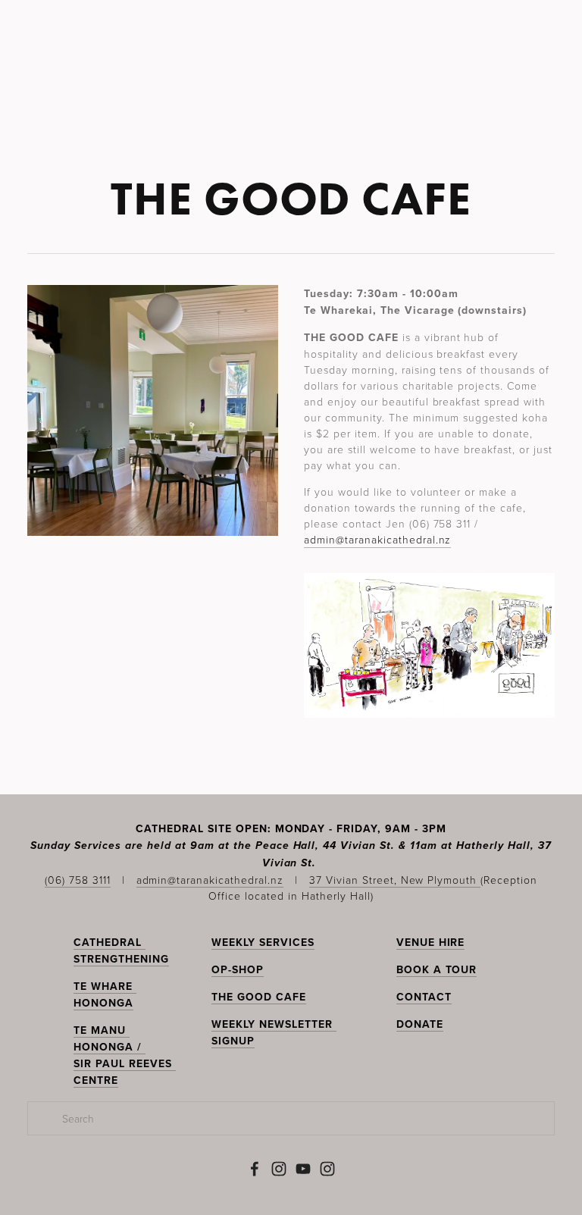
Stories (219, 97)
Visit (162, 97)
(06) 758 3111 (78, 879)
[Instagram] (278, 1168)
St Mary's (51, 97)
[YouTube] (303, 1168)
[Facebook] (254, 1168)
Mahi (115, 97)
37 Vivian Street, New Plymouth (394, 879)
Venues (285, 97)
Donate (480, 97)
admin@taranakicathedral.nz (377, 539)
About (418, 97)
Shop (537, 97)
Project (354, 97)
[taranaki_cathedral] (327, 1168)
